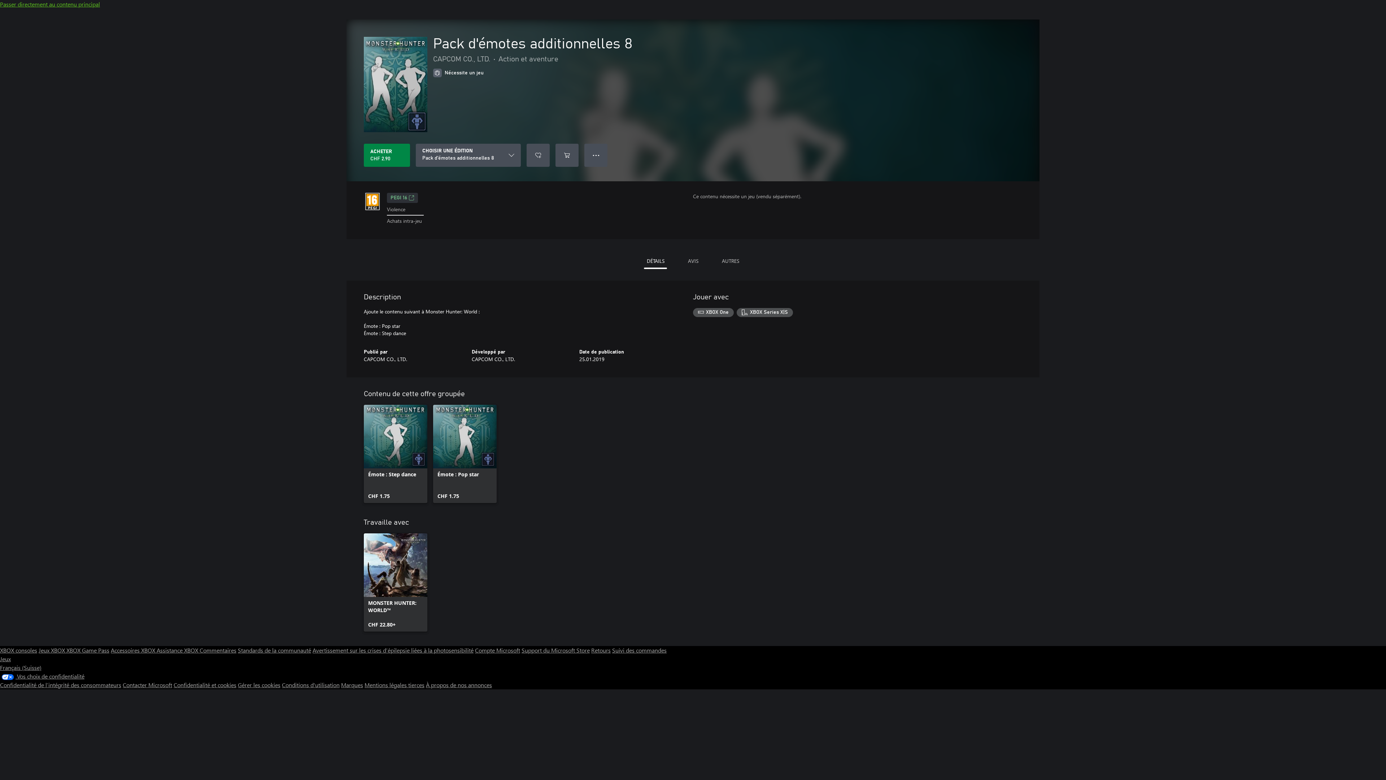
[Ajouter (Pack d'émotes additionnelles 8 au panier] (567, 155)
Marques (352, 685)
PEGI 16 (399, 197)
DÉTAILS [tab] (655, 260)
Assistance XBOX (178, 650)
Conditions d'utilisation (311, 685)
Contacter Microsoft (147, 685)
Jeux (5, 659)
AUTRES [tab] (730, 260)
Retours (601, 650)
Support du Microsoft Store (556, 650)
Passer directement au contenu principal (50, 4)
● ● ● (596, 155)
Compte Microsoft (497, 650)
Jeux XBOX (52, 650)
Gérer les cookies (259, 685)
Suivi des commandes (639, 650)
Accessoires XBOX (134, 650)
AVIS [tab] (693, 260)
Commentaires (218, 650)
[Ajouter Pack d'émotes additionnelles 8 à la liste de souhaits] (538, 155)
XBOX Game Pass (87, 650)
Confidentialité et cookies (205, 685)
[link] (395, 454)
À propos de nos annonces (459, 685)
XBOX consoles (18, 650)
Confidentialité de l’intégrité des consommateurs (60, 685)
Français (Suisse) (21, 667)
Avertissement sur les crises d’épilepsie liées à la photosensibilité (393, 650)
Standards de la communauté (274, 650)
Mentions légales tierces (394, 685)
